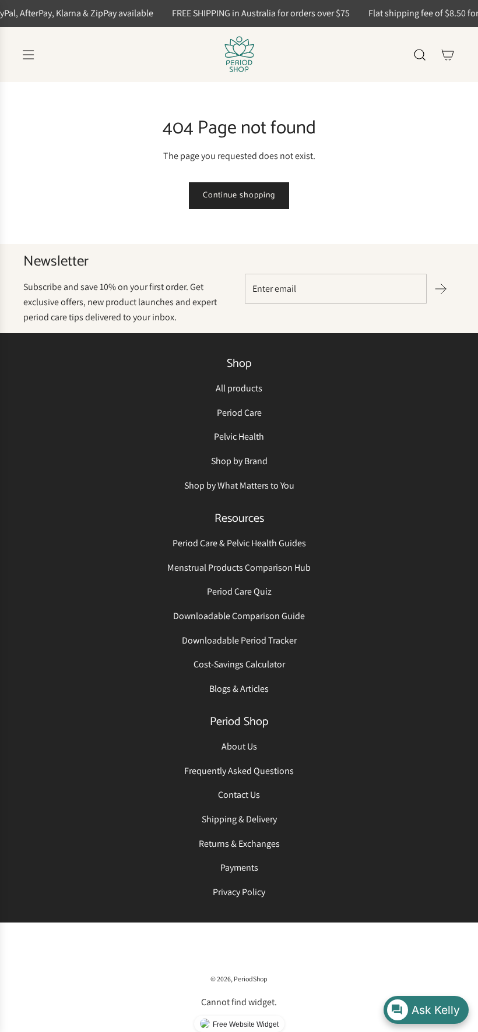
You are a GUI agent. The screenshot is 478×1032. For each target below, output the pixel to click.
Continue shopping (239, 195)
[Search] (420, 55)
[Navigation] (28, 55)
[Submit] (441, 289)
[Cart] (448, 55)
